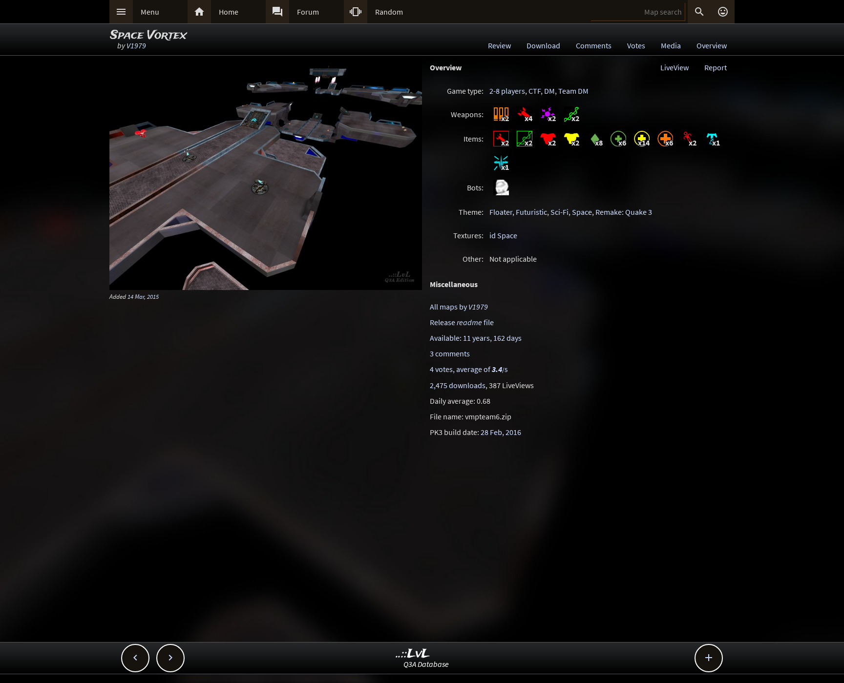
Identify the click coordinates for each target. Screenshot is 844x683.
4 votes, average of (468, 369)
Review (499, 45)
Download (543, 45)
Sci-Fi (559, 212)
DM (549, 91)
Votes (636, 45)
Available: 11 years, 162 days (476, 338)
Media (671, 45)
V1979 (136, 45)
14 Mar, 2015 (143, 296)
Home (228, 12)
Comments (594, 45)
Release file (462, 322)
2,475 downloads (457, 385)
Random (389, 12)
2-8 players (507, 91)
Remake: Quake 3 (623, 212)
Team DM (573, 91)
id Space (503, 235)
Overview (711, 45)
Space (582, 212)
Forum (308, 12)
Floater (500, 212)
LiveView (674, 67)
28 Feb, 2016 (501, 432)
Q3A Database (426, 664)
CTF (534, 91)
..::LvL (413, 653)
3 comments (450, 353)
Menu (150, 12)
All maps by (459, 306)
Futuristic (531, 212)
